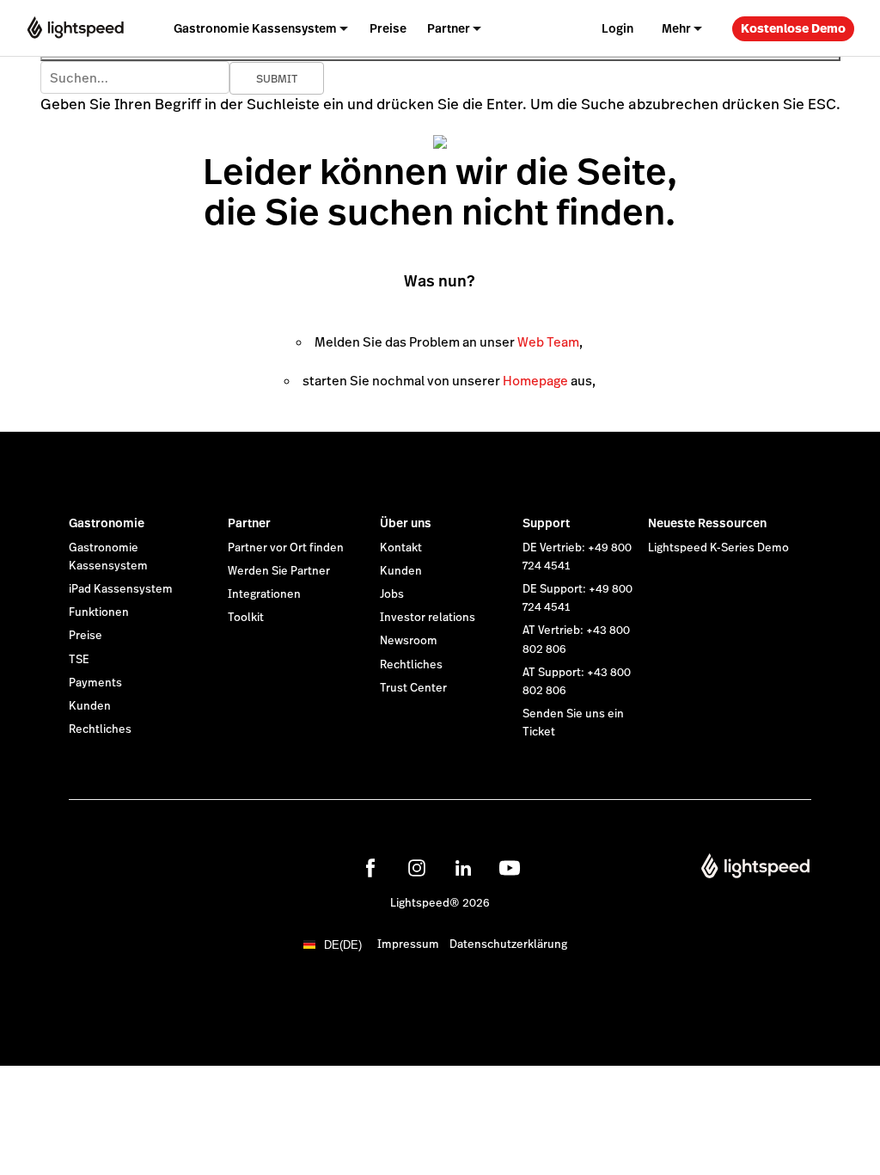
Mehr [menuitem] (676, 28)
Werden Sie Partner (279, 571)
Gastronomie (106, 523)
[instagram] (416, 868)
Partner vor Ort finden (286, 548)
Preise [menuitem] (388, 28)
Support (546, 523)
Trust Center (413, 688)
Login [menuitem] (617, 28)
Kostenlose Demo (793, 28)
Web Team (548, 342)
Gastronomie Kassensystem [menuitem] (255, 28)
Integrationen (264, 594)
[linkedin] (463, 868)
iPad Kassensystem (121, 589)
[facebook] (370, 868)
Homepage (535, 381)
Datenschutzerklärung (508, 944)
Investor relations (427, 617)
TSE (79, 659)
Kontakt (401, 548)
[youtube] (509, 868)
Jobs (392, 594)
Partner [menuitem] (448, 28)
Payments (95, 683)
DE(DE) (343, 944)
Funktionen (99, 612)
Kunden (90, 706)
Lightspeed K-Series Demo (718, 548)
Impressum (408, 944)
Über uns (405, 523)
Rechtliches (100, 729)
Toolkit (246, 617)
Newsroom (408, 641)
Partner (249, 523)
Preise (85, 635)
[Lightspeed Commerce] (75, 28)
